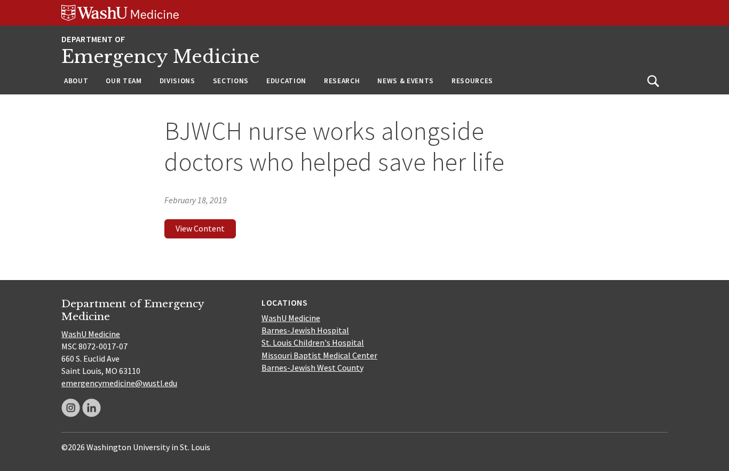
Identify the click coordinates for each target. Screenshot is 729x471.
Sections (231, 80)
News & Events (405, 80)
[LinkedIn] (91, 407)
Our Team (123, 80)
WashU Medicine (90, 334)
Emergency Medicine (160, 57)
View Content (200, 228)
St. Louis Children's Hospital (313, 342)
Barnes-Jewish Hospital (305, 330)
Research (342, 80)
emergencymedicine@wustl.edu (119, 383)
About (76, 80)
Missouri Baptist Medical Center (319, 355)
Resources (472, 80)
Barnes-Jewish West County (312, 367)
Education (286, 80)
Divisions (177, 80)
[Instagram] (70, 407)
